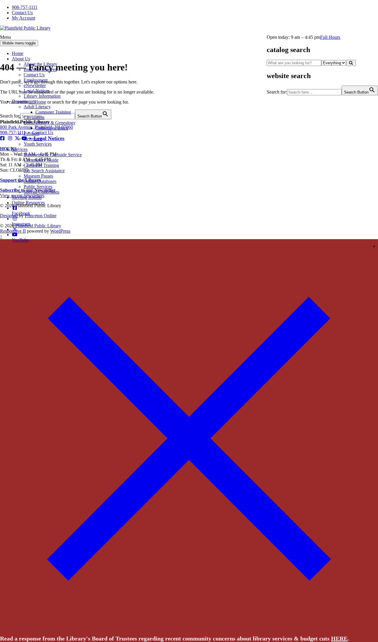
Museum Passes (38, 175)
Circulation (34, 117)
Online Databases (40, 181)
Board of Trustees (40, 69)
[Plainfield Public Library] (25, 27)
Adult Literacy (37, 106)
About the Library (40, 64)
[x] (15, 229)
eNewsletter (35, 85)
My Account (23, 17)
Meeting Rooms (27, 197)
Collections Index (51, 128)
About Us (21, 58)
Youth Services (38, 144)
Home (17, 53)
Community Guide (41, 159)
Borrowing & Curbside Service (53, 154)
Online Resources (28, 202)
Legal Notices (37, 90)
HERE (339, 638)
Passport (31, 133)
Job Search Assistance (44, 170)
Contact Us (22, 12)
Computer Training (53, 112)
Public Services (38, 186)
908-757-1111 (25, 7)
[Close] (189, 625)
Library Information (42, 96)
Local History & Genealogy (50, 122)
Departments (23, 101)
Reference (33, 138)
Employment (36, 80)
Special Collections (41, 191)
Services (19, 149)
